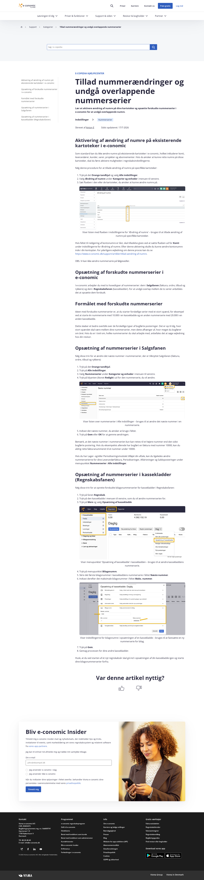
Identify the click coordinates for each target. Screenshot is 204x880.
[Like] (121, 688)
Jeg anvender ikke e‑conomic (42, 774)
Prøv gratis (165, 6)
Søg (153, 47)
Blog (105, 838)
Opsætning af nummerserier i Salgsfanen (35, 109)
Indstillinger (82, 119)
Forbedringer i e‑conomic (71, 852)
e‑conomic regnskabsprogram (73, 823)
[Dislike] (139, 688)
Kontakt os (149, 6)
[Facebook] (28, 849)
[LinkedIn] (34, 849)
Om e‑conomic (109, 823)
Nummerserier (105, 119)
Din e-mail (30, 757)
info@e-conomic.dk (32, 843)
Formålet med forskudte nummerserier (32, 100)
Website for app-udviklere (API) (115, 841)
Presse (106, 834)
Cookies (106, 856)
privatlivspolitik (73, 783)
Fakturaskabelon (152, 823)
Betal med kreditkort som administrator (77, 838)
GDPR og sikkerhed (111, 859)
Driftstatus (65, 849)
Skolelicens (65, 831)
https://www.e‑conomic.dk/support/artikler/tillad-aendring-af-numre (111, 253)
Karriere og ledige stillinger (114, 827)
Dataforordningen (110, 849)
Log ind (179, 6)
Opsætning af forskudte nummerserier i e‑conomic (39, 90)
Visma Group (156, 874)
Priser (122, 6)
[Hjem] (21, 27)
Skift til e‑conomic (68, 827)
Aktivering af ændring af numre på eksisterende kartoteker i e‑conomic (37, 81)
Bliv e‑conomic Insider (69, 845)
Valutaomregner (152, 831)
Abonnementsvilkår (111, 845)
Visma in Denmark (175, 874)
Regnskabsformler (153, 827)
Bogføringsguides (153, 838)
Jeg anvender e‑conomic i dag (43, 770)
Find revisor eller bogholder (156, 841)
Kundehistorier (67, 841)
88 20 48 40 (26, 840)
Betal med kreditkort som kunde (74, 834)
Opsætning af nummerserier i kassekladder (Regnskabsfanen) (36, 118)
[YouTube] (41, 849)
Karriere (135, 6)
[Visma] (25, 875)
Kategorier (48, 27)
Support (33, 27)
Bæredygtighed (109, 831)
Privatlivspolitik (109, 852)
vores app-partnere (38, 746)
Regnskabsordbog (153, 834)
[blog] (22, 849)
